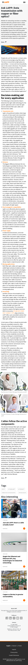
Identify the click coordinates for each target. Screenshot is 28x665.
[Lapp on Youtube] (17, 618)
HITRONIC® (21, 489)
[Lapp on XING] (14, 618)
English (8, 645)
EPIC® (3, 489)
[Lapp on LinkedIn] (10, 618)
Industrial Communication (8, 492)
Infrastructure (22, 492)
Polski (20, 645)
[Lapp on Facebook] (7, 618)
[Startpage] (5, 2)
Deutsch (14, 645)
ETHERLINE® (11, 489)
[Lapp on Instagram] (21, 618)
